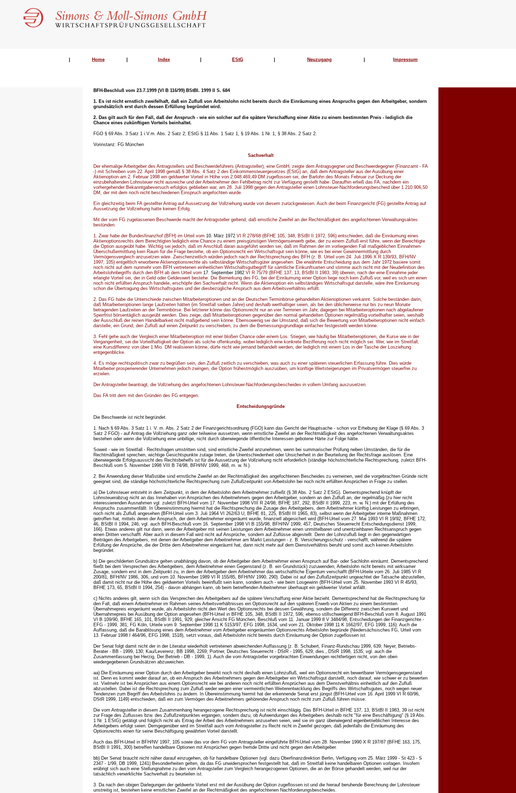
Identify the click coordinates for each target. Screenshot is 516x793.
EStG (237, 59)
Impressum (405, 59)
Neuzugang (319, 59)
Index (164, 59)
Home (98, 59)
